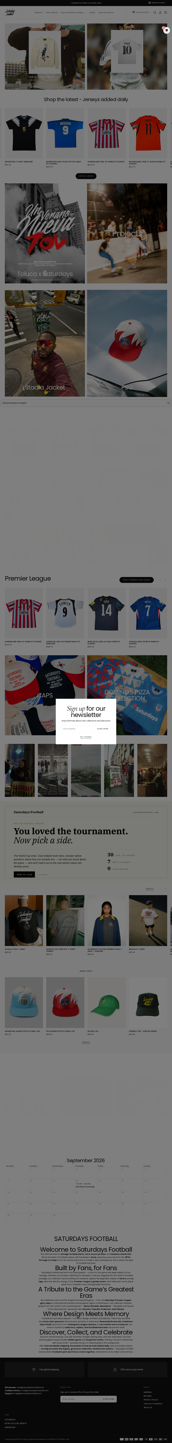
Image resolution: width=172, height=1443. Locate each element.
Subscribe (103, 729)
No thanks (86, 737)
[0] (166, 30)
